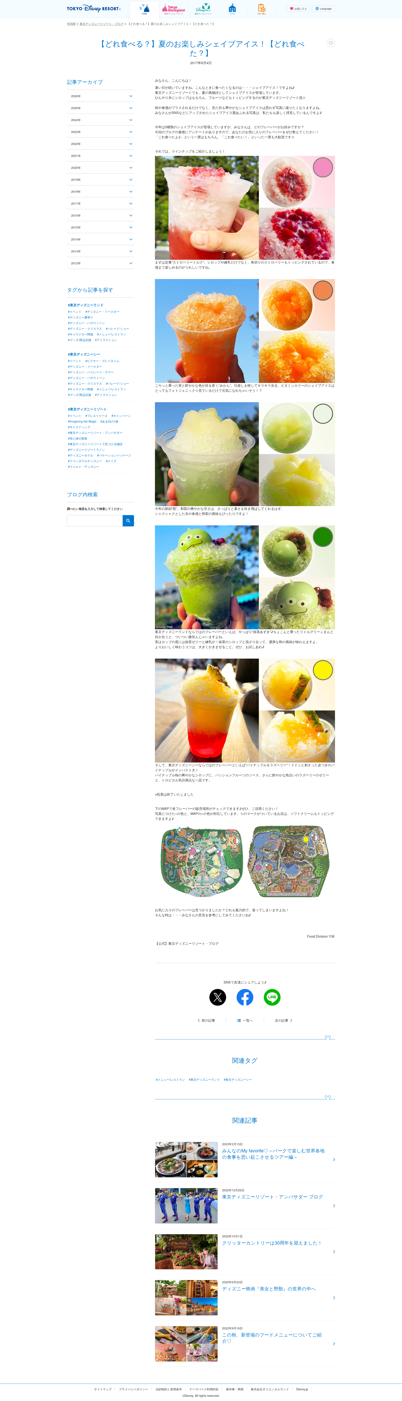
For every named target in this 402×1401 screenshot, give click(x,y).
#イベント (74, 311)
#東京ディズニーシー (238, 1079)
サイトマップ (103, 1389)
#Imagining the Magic (82, 421)
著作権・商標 (235, 1389)
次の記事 (281, 1020)
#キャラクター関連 (80, 334)
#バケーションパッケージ (114, 455)
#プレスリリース (96, 416)
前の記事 (208, 1020)
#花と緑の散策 (77, 438)
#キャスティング (79, 427)
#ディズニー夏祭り (80, 317)
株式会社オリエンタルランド (270, 1389)
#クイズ (111, 461)
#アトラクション (106, 340)
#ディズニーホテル (80, 455)
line (272, 997)
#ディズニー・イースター (102, 311)
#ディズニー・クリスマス (85, 328)
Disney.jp (302, 1389)
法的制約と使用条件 (169, 1389)
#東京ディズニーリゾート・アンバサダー (95, 432)
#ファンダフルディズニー (85, 461)
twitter (217, 997)
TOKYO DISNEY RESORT (94, 9)
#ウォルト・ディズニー (83, 466)
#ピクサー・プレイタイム (102, 361)
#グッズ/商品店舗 (79, 340)
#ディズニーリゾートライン (86, 449)
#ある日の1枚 (109, 421)
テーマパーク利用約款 (204, 1389)
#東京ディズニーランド (204, 1079)
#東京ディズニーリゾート (87, 409)
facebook (245, 997)
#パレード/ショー (117, 328)
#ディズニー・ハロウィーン (86, 323)
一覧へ (248, 1020)
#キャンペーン (121, 416)
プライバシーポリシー (133, 1389)
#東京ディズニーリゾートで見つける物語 (95, 444)
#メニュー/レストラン (170, 1079)
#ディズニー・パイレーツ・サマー (91, 372)
